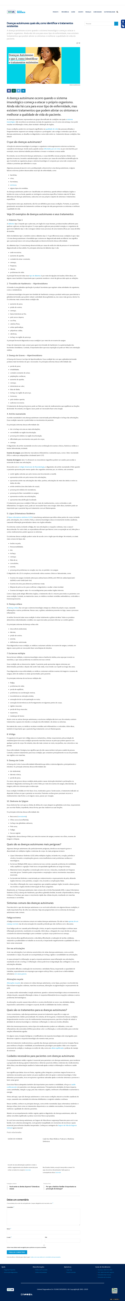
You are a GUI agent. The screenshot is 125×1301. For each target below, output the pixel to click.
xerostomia (22, 816)
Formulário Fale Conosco (104, 1274)
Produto (55, 12)
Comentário (10, 1207)
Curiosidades (97, 12)
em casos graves (20, 974)
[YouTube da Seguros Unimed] (27, 1294)
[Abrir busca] (117, 11)
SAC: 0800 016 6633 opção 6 (106, 1272)
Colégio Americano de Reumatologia (32, 467)
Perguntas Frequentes (9, 1270)
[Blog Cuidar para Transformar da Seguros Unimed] (31, 1294)
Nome (9, 1229)
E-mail (9, 1237)
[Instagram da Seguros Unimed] (22, 1294)
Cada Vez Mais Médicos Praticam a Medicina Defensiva (58, 1140)
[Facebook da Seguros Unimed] (23, 1294)
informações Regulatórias (10, 1272)
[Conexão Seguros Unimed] (30, 1294)
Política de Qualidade (41, 1272)
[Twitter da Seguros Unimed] (25, 1294)
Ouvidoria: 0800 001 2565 (105, 1270)
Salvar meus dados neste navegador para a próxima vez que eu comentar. (26, 1247)
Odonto (80, 12)
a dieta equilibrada (57, 1048)
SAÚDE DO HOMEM (15, 1139)
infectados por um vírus (51, 149)
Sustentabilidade (109, 12)
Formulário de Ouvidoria (104, 1277)
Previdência (65, 12)
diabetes (11, 224)
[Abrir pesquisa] (116, 24)
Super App (69, 1270)
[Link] (9, 91)
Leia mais (28, 1170)
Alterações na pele (13, 983)
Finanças (88, 12)
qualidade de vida (52, 129)
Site (46, 1237)
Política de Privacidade (41, 1270)
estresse (13, 185)
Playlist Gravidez (71, 1272)
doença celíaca (13, 608)
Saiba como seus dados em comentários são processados (45, 1257)
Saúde (73, 12)
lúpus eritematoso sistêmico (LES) (20, 517)
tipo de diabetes (35, 276)
